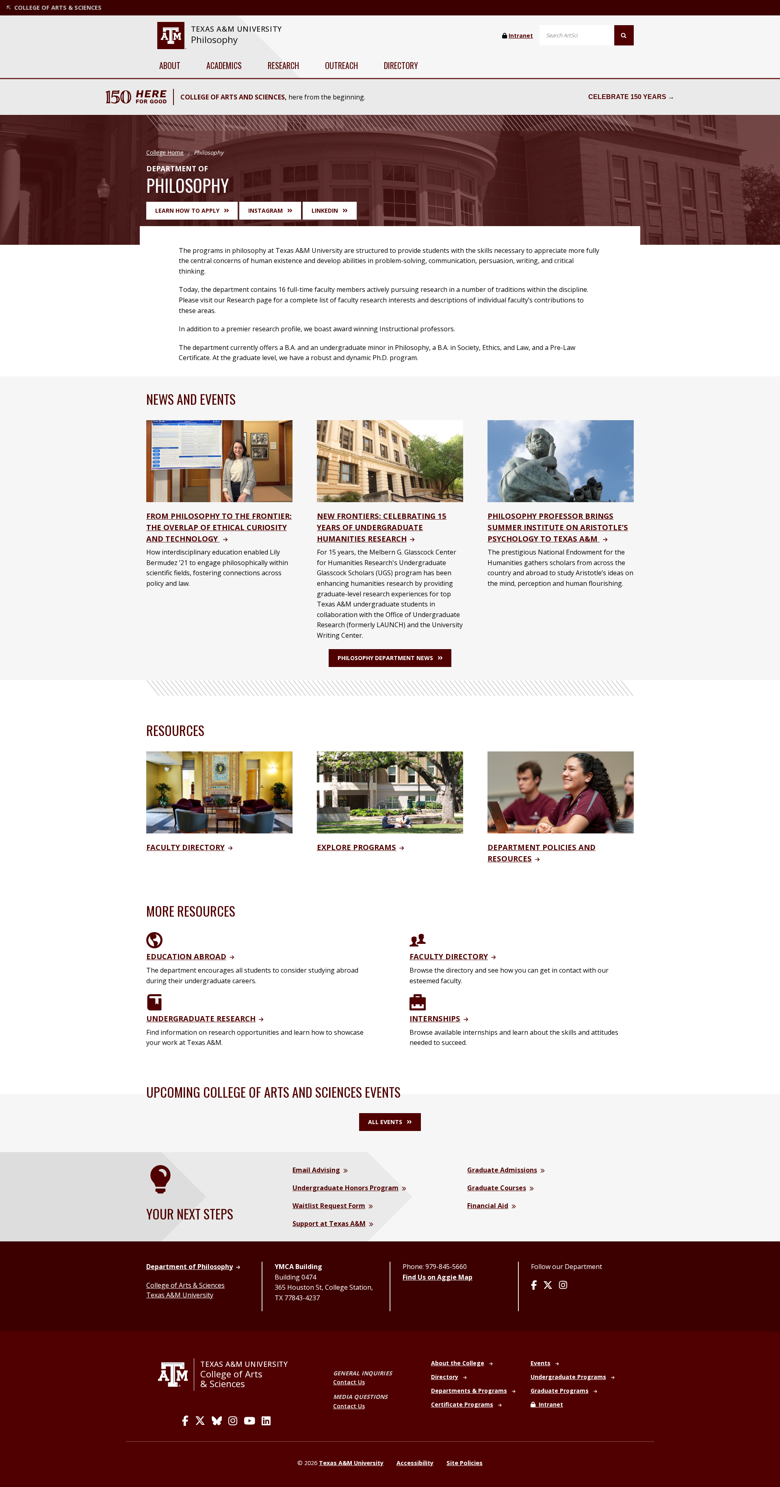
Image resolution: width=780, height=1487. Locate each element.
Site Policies (464, 1463)
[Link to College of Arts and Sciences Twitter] (200, 1421)
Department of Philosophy (189, 1266)
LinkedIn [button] (325, 210)
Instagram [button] (265, 210)
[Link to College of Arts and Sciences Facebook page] (185, 1421)
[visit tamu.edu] (176, 1374)
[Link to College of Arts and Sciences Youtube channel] (249, 1421)
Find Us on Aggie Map (437, 1277)
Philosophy (214, 39)
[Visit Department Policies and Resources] (561, 791)
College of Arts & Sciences (185, 1285)
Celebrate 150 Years (627, 96)
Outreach (341, 65)
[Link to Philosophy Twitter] (547, 1285)
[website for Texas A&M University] (171, 35)
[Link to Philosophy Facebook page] (534, 1285)
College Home (165, 152)
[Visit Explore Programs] (390, 791)
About (169, 65)
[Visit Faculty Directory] (219, 791)
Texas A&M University (179, 1295)
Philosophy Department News (385, 658)
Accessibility (414, 1463)
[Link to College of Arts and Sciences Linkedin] (266, 1421)
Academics (224, 65)
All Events (385, 1122)
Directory (401, 65)
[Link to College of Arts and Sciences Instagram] (232, 1421)
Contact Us (349, 1382)
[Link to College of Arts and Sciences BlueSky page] (217, 1421)
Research (283, 65)
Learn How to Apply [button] (187, 210)
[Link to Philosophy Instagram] (563, 1285)
